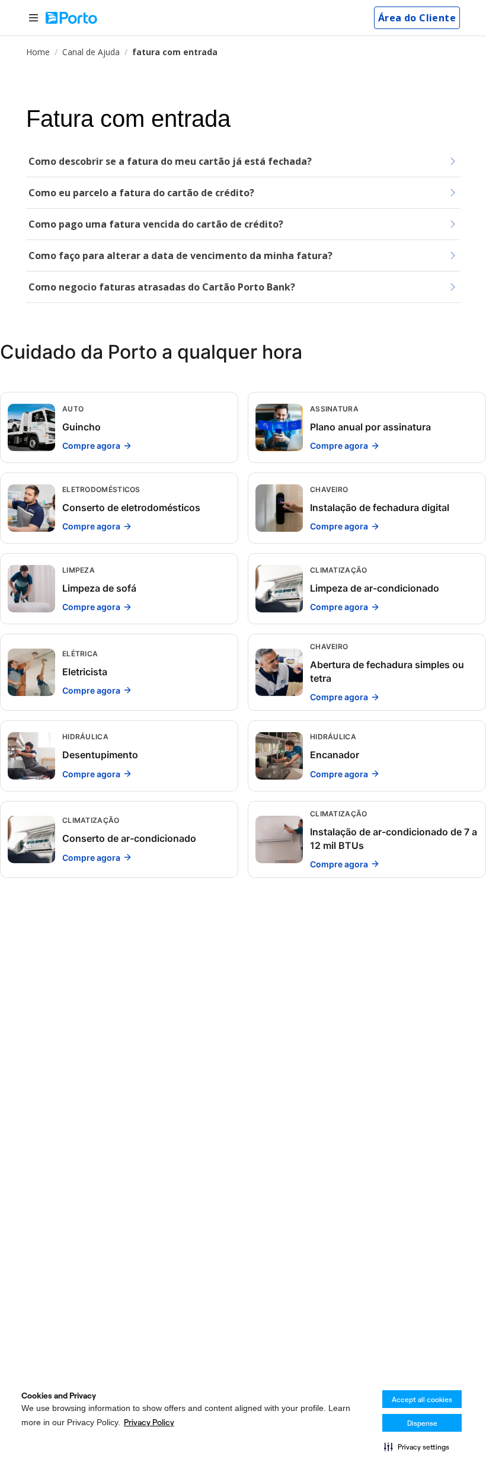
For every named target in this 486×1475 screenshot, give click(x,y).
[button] (417, 1446)
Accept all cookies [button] (422, 1399)
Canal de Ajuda (91, 52)
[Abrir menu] (33, 18)
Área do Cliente (417, 17)
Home (38, 52)
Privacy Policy (149, 1422)
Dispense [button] (422, 1423)
